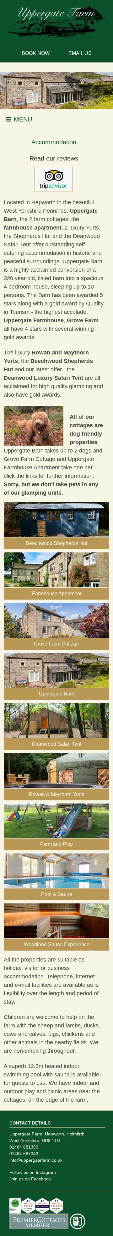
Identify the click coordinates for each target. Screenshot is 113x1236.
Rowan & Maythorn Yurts (56, 794)
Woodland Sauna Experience (56, 944)
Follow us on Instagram (32, 1172)
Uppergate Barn (24, 450)
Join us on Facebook (30, 1178)
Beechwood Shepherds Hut (56, 543)
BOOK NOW (36, 53)
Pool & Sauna (56, 894)
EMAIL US (80, 53)
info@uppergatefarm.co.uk (35, 1160)
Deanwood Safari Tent (56, 744)
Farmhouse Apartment (56, 593)
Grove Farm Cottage (29, 459)
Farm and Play (56, 844)
